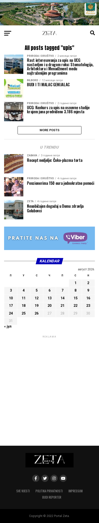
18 (23, 306)
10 (11, 298)
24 (11, 313)
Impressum (75, 491)
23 (88, 306)
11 (23, 298)
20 (49, 306)
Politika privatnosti (49, 491)
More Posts (50, 130)
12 (36, 298)
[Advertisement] (49, 388)
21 (62, 306)
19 (36, 306)
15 (75, 298)
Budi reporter (51, 497)
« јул (8, 326)
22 (75, 306)
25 (23, 313)
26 (36, 313)
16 (88, 298)
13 (49, 298)
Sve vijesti (23, 491)
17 (11, 306)
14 (62, 298)
